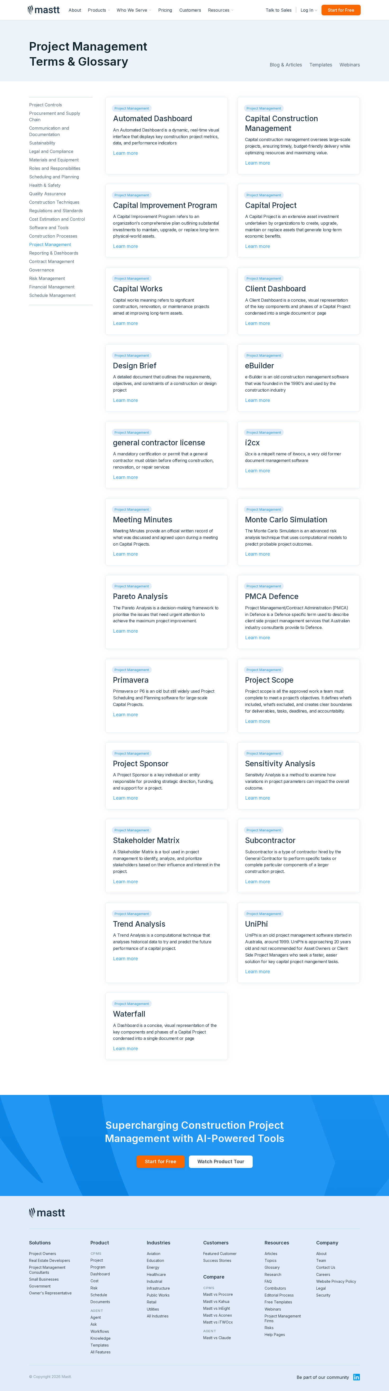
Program (98, 1267)
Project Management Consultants (47, 1269)
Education (155, 1260)
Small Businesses (44, 1279)
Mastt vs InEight (216, 1308)
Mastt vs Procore (218, 1294)
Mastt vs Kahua (216, 1301)
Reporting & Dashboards (53, 253)
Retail (151, 1302)
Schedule (99, 1295)
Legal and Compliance (51, 151)
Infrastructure (158, 1288)
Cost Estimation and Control (57, 219)
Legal (321, 1288)
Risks (269, 1327)
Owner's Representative (50, 1293)
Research (273, 1274)
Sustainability (42, 143)
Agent (96, 1317)
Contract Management (51, 261)
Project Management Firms (283, 1318)
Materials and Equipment (54, 159)
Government (40, 1286)
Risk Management (47, 278)
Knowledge (101, 1338)
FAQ (268, 1281)
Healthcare (156, 1274)
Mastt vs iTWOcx (218, 1322)
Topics (271, 1260)
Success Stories (217, 1260)
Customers (190, 10)
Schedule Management (52, 295)
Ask (94, 1324)
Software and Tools (49, 227)
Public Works (158, 1295)
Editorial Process (279, 1295)
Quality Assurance (47, 193)
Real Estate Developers (49, 1260)
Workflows (100, 1331)
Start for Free (341, 10)
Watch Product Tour (220, 1161)
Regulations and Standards (56, 210)
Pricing (165, 10)
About (75, 10)
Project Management (50, 244)
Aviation (153, 1253)
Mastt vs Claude (217, 1337)
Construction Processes (53, 236)
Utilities (153, 1309)
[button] (99, 10)
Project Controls (45, 104)
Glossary (272, 1267)
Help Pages (275, 1334)
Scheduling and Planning (54, 176)
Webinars (350, 64)
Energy (153, 1267)
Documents (100, 1301)
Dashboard (100, 1274)
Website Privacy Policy (336, 1281)
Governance (41, 270)
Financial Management (51, 286)
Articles (271, 1253)
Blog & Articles (286, 64)
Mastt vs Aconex (217, 1315)
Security (323, 1295)
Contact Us (325, 1267)
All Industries (158, 1316)
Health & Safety (45, 185)
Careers (323, 1274)
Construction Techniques (54, 202)
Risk (94, 1288)
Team (321, 1260)
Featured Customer (220, 1253)
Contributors (275, 1288)
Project (97, 1260)
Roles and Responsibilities (54, 168)
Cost (94, 1281)
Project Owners (42, 1253)
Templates (320, 64)
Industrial (154, 1281)
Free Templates (278, 1302)
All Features (101, 1352)
